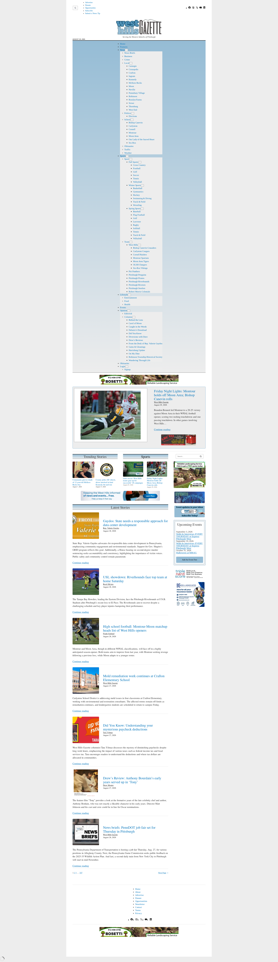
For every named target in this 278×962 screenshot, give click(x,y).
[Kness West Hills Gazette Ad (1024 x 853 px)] (189, 606)
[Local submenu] (130, 63)
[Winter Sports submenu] (142, 185)
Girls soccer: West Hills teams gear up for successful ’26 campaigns (133, 480)
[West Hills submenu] (139, 245)
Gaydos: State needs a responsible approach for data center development (135, 523)
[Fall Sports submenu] (139, 162)
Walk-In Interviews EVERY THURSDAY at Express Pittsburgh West (189, 536)
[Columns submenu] (133, 317)
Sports (145, 456)
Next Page (163, 873)
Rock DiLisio (108, 584)
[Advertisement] (190, 644)
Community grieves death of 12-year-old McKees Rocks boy (83, 482)
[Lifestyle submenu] (129, 295)
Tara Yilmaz (108, 732)
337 (80, 873)
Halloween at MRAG (186, 552)
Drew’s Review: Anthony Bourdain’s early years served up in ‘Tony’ (132, 780)
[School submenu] (131, 120)
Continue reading (162, 429)
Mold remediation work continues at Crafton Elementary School (134, 678)
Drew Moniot (108, 785)
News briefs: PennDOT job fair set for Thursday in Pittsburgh (129, 829)
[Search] (200, 456)
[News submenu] (126, 50)
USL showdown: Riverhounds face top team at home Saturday (135, 579)
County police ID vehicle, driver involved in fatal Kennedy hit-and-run (106, 482)
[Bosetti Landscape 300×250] (190, 487)
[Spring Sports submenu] (142, 209)
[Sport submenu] (130, 159)
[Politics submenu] (132, 113)
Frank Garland (108, 633)
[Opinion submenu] (128, 311)
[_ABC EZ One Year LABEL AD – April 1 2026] (178, 444)
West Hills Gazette (161, 402)
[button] (75, 8)
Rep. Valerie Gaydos (111, 528)
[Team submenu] (130, 242)
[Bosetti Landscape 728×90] (139, 383)
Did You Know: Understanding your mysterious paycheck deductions (128, 727)
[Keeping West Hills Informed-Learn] (120, 499)
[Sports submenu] (127, 156)
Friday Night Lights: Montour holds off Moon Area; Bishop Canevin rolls (174, 395)
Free (189, 560)
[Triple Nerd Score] (189, 577)
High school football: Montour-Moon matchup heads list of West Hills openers (135, 628)
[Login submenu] (126, 366)
